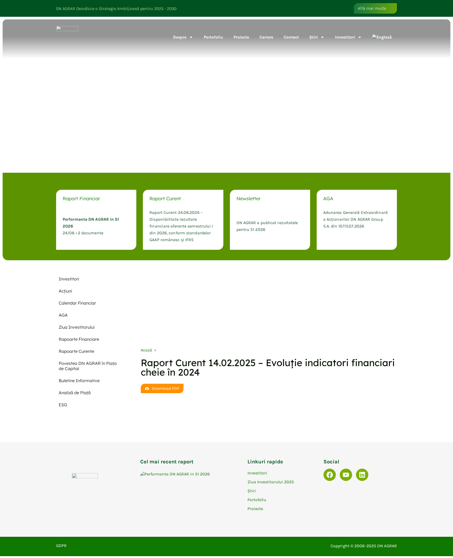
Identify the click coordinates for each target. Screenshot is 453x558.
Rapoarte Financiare (79, 339)
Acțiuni (65, 291)
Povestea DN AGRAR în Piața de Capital (88, 366)
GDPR (61, 545)
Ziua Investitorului (77, 327)
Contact (291, 37)
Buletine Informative (79, 380)
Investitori (345, 37)
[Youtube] (346, 475)
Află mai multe (372, 8)
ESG (63, 404)
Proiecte (241, 37)
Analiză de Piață (75, 392)
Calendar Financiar (77, 303)
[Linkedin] (362, 475)
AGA (63, 315)
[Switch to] (382, 37)
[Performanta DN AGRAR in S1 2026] (191, 474)
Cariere (266, 37)
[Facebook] (329, 475)
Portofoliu (213, 37)
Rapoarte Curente (76, 351)
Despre (179, 37)
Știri (313, 37)
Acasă (146, 350)
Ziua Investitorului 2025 (270, 481)
